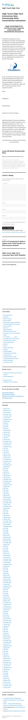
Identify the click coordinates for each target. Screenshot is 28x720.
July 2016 (5, 568)
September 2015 (7, 586)
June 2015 (5, 591)
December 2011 (7, 662)
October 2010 (6, 687)
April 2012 (6, 655)
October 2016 (6, 562)
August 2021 (6, 466)
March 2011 (6, 678)
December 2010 (7, 684)
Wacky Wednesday (8, 360)
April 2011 (6, 676)
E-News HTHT (7, 320)
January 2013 (6, 638)
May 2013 (5, 631)
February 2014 (7, 618)
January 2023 (6, 439)
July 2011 (5, 671)
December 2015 (7, 580)
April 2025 (6, 428)
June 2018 (5, 530)
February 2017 (7, 555)
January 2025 (6, 432)
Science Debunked (8, 347)
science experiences (12, 166)
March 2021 (6, 474)
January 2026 (6, 412)
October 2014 (6, 606)
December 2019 (7, 501)
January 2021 (6, 477)
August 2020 (6, 486)
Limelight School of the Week (11, 338)
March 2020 (6, 495)
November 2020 (7, 481)
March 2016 (6, 575)
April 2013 (6, 633)
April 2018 (6, 533)
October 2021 (6, 463)
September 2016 (7, 564)
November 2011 (7, 664)
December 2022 (7, 441)
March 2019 (6, 515)
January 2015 (6, 600)
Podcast (5, 344)
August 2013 (6, 626)
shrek (16, 168)
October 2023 (6, 436)
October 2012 (6, 644)
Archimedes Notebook (8, 392)
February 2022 (7, 455)
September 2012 (7, 646)
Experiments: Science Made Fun (11, 322)
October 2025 (6, 417)
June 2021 (5, 468)
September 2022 (7, 446)
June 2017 (5, 548)
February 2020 (7, 497)
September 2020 (7, 484)
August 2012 (6, 647)
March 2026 (6, 408)
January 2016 (6, 579)
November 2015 (7, 582)
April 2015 (6, 595)
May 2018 (5, 531)
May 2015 (5, 593)
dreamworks (10, 162)
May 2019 (5, 513)
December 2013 (7, 620)
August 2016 (6, 566)
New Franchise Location (9, 340)
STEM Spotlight (7, 351)
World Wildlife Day (8, 376)
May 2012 (5, 653)
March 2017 (6, 553)
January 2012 (6, 660)
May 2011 (5, 675)
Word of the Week (8, 362)
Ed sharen (6, 700)
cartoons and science (14, 161)
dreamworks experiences (7, 163)
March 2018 (6, 535)
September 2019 (7, 506)
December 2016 (7, 559)
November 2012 (7, 642)
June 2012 (5, 651)
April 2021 (6, 472)
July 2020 (5, 488)
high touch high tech (17, 163)
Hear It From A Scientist (9, 331)
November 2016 (7, 560)
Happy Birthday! (7, 329)
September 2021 (7, 464)
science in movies (21, 166)
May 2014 (5, 613)
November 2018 (7, 522)
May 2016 (5, 571)
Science (5, 346)
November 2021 (7, 461)
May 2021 (5, 470)
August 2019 (6, 508)
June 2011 (5, 673)
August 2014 (6, 609)
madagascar (18, 165)
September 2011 (7, 667)
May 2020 (6, 492)
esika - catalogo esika (9, 703)
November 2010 (7, 685)
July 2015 (5, 589)
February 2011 (6, 680)
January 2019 (6, 519)
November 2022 (7, 443)
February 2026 (7, 410)
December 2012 (7, 640)
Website (4, 215)
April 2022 (6, 452)
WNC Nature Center (7, 398)
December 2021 (7, 459)
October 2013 (6, 624)
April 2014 (6, 615)
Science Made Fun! (8, 159)
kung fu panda (13, 165)
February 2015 (7, 599)
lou (4, 698)
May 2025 (5, 426)
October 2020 (6, 483)
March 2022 (6, 454)
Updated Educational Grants (10, 358)
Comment (5, 183)
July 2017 (5, 546)
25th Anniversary (7, 315)
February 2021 (7, 475)
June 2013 (5, 629)
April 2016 (6, 573)
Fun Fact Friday (7, 326)
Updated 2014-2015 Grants (10, 356)
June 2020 (6, 490)
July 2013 (5, 627)
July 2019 (5, 510)
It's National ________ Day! (10, 336)
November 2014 (7, 604)
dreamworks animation (18, 162)
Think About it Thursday (9, 353)
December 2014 (7, 602)
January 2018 (6, 539)
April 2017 (6, 551)
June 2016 (5, 570)
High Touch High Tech (11, 8)
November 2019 (7, 503)
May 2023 (5, 437)
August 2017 (6, 544)
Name (4, 202)
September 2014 (7, 608)
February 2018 (7, 537)
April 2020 (6, 493)
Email (4, 209)
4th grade (5, 317)
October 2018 (6, 524)
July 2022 (5, 448)
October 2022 (6, 445)
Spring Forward (7, 380)
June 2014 (5, 611)
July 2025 (5, 423)
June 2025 (5, 425)
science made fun (11, 168)
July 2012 (5, 649)
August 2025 (6, 421)
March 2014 (6, 617)
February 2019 (7, 517)
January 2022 (6, 457)
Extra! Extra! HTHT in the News (11, 324)
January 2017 (6, 557)
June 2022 (5, 450)
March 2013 (6, 635)
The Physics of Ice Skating (10, 382)
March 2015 (6, 597)
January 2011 (6, 682)
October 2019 (6, 504)
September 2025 (7, 419)
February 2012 (7, 658)
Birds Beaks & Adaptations (14, 698)
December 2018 (7, 521)
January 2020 (6, 499)
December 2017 (7, 541)
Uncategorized (5, 161)
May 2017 (5, 550)
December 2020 (7, 479)
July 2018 (5, 528)
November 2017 (7, 542)
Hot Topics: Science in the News (11, 333)
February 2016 (7, 577)
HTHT (5, 335)
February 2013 (7, 637)
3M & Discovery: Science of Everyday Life (13, 396)
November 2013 (7, 622)
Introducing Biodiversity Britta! (16, 711)
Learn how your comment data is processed (13, 232)
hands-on (6, 327)
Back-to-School (7, 318)
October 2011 (6, 666)
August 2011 (6, 669)
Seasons (5, 349)
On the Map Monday (8, 342)
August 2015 (6, 588)
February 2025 (7, 430)
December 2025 (7, 414)
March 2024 (6, 434)
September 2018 (7, 526)
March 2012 (6, 656)
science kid (4, 168)
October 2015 (6, 584)
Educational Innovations (8, 394)
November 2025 (7, 416)
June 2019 (5, 512)
